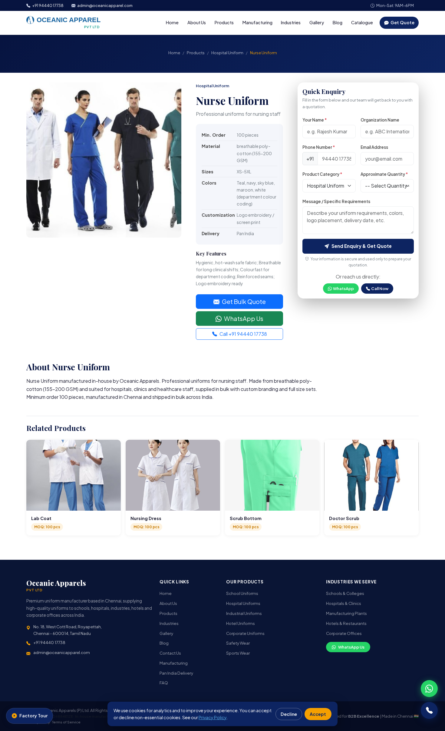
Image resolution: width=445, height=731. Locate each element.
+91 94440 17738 (48, 5)
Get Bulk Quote (244, 301)
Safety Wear (238, 643)
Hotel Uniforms (240, 623)
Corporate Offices (344, 633)
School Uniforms (242, 593)
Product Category (322, 174)
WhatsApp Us (243, 318)
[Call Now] (429, 710)
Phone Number (318, 147)
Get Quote (402, 22)
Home (172, 22)
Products (224, 22)
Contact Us (170, 653)
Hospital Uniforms (243, 603)
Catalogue (362, 22)
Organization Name (380, 119)
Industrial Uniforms (244, 613)
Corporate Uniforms (245, 633)
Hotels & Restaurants (346, 623)
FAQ (164, 682)
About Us (196, 22)
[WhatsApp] (429, 688)
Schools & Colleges (345, 593)
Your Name (314, 119)
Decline (289, 714)
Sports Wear (238, 653)
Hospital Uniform (227, 52)
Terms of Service (66, 722)
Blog (337, 22)
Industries (291, 22)
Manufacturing (257, 22)
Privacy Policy (212, 717)
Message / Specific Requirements (336, 201)
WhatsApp (343, 288)
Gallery (316, 22)
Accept (318, 714)
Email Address (374, 147)
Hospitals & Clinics (343, 603)
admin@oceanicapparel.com (105, 5)
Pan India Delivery (176, 673)
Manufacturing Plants (346, 613)
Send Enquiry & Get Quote (361, 246)
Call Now (379, 288)
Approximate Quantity (384, 174)
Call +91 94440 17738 (243, 334)
